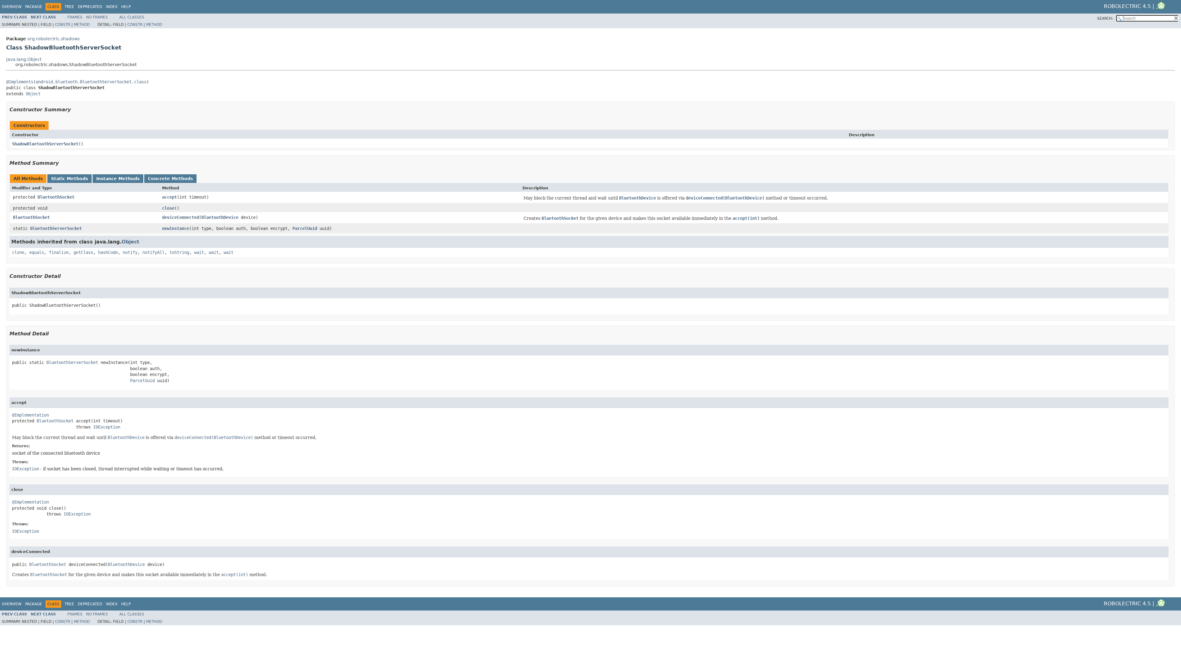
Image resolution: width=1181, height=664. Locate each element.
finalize (59, 252)
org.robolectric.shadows (53, 38)
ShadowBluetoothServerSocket (45, 143)
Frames (74, 17)
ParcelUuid (304, 228)
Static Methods (69, 178)
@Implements (19, 81)
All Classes (131, 17)
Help (126, 7)
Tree (69, 7)
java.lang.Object (24, 59)
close (168, 208)
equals (36, 252)
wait (199, 252)
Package (33, 7)
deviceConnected (180, 217)
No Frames (97, 17)
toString (179, 252)
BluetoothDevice (219, 217)
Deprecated (90, 7)
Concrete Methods (170, 178)
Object (33, 93)
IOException (106, 427)
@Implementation (30, 415)
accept (169, 197)
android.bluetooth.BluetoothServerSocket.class (91, 81)
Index (111, 7)
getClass (83, 252)
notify (130, 252)
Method (82, 24)
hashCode (108, 252)
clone (18, 252)
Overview (12, 7)
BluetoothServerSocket (56, 228)
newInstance (175, 228)
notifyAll (153, 252)
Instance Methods (118, 178)
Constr (62, 24)
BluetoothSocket (56, 197)
